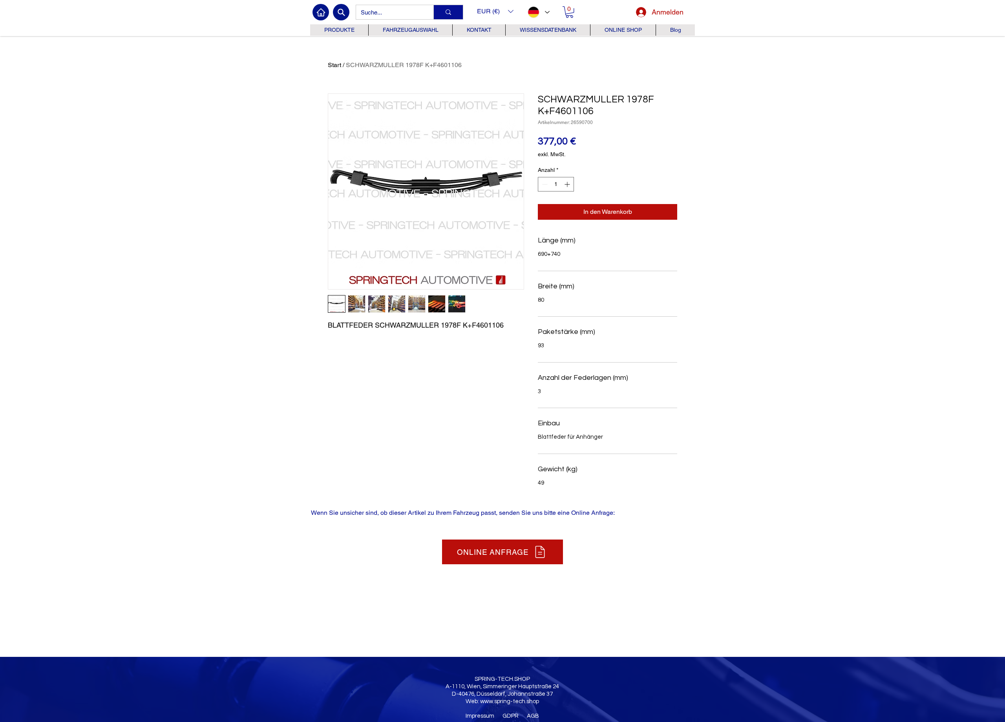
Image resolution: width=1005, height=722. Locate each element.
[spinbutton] (556, 184)
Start (334, 65)
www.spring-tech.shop (509, 701)
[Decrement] (544, 184)
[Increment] (568, 184)
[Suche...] (448, 12)
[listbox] (495, 11)
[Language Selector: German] (538, 12)
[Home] (320, 12)
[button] (495, 11)
